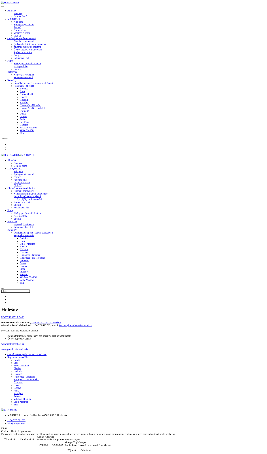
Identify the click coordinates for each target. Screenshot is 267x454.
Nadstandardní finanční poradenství (31, 44)
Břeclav (23, 97)
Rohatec (24, 124)
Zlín (22, 133)
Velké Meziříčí (27, 130)
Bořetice (24, 88)
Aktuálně (11, 10)
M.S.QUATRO (15, 19)
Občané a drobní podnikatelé (21, 38)
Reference (12, 72)
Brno (22, 91)
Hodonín (24, 99)
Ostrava (23, 116)
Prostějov (24, 122)
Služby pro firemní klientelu (27, 63)
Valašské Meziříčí (28, 127)
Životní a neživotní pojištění (27, 46)
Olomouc (24, 111)
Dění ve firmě (20, 16)
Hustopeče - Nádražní (30, 105)
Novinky (18, 13)
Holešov (24, 102)
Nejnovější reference (24, 74)
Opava (23, 113)
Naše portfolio (21, 66)
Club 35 (17, 35)
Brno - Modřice (27, 94)
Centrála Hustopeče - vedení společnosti (33, 83)
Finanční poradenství (24, 41)
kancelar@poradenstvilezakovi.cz (75, 325)
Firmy (10, 60)
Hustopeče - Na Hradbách (32, 108)
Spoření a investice (23, 52)
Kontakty (12, 80)
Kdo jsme (18, 21)
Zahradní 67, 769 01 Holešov (46, 322)
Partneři (17, 27)
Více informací (256, 439)
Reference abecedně (23, 77)
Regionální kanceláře (24, 85)
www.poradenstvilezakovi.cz (15, 349)
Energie (17, 55)
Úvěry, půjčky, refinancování (28, 49)
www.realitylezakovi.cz (12, 344)
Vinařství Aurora (22, 33)
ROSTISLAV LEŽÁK (12, 317)
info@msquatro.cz (16, 423)
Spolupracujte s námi (24, 24)
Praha (22, 119)
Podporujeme (20, 30)
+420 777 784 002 (16, 420)
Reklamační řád (21, 58)
